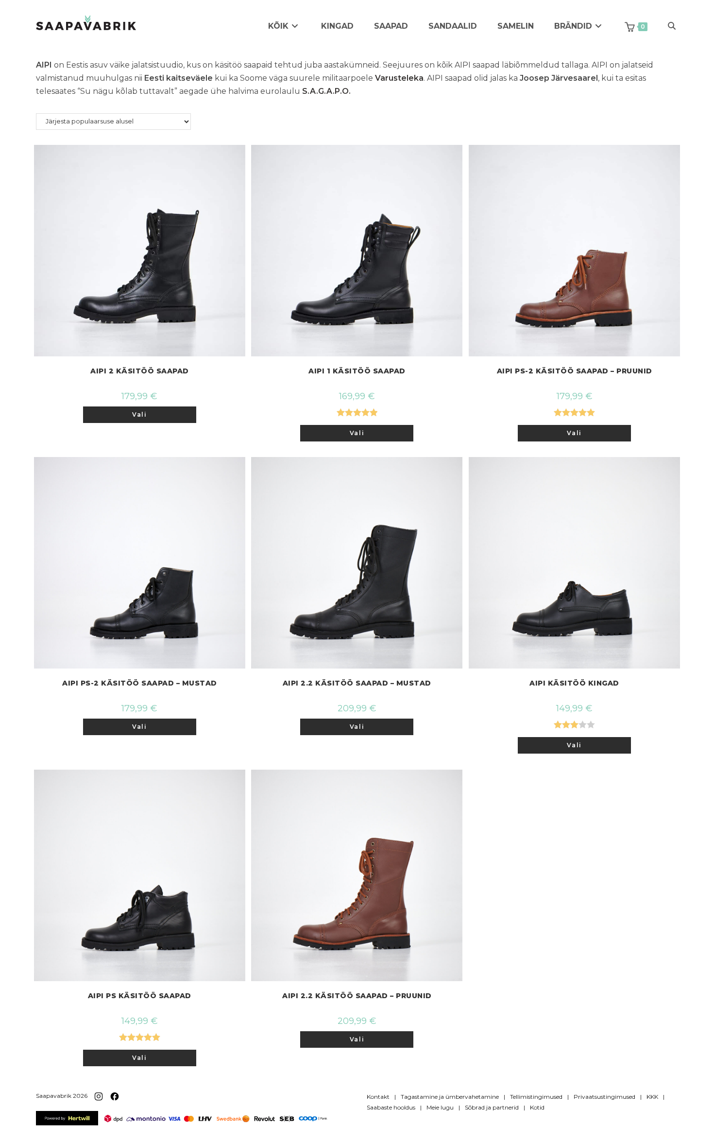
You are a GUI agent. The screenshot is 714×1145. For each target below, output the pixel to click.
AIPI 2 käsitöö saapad (139, 371)
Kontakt (378, 1096)
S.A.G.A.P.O (325, 91)
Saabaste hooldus (391, 1107)
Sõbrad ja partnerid (492, 1107)
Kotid (537, 1107)
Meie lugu (440, 1107)
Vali (139, 414)
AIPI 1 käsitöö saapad (357, 371)
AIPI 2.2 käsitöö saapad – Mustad (357, 683)
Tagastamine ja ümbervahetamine (450, 1096)
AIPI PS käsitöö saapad (139, 995)
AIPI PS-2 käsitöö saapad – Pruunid (574, 371)
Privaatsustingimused (604, 1096)
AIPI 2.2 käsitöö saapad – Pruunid (357, 995)
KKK (652, 1096)
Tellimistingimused (536, 1096)
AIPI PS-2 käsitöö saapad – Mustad (139, 683)
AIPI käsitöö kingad (574, 683)
